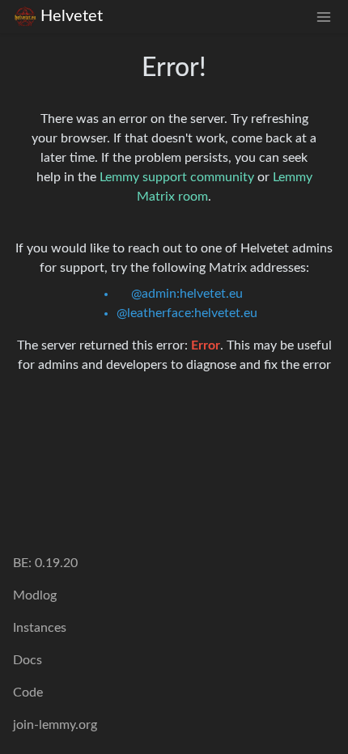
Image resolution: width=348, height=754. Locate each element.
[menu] (323, 16)
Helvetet (71, 16)
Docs (27, 660)
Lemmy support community (177, 177)
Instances (39, 627)
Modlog (35, 595)
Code (28, 692)
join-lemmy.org (55, 724)
